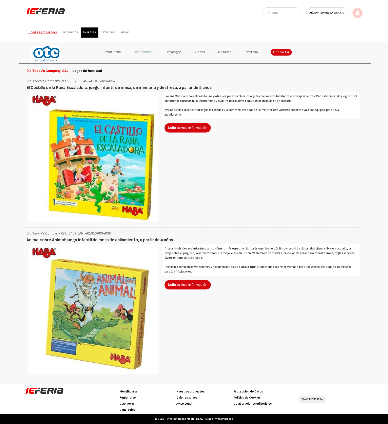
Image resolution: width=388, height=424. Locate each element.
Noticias (224, 52)
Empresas (89, 32)
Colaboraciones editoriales (253, 404)
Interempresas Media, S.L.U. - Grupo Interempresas (200, 419)
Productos (70, 32)
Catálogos (108, 32)
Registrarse (127, 398)
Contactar (281, 52)
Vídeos (125, 32)
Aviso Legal (184, 404)
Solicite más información (187, 128)
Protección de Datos (248, 391)
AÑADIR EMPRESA (312, 399)
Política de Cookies (247, 398)
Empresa (251, 52)
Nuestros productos (190, 391)
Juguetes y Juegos (42, 32)
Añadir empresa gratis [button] (326, 12)
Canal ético (127, 410)
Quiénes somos (186, 398)
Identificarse (128, 391)
